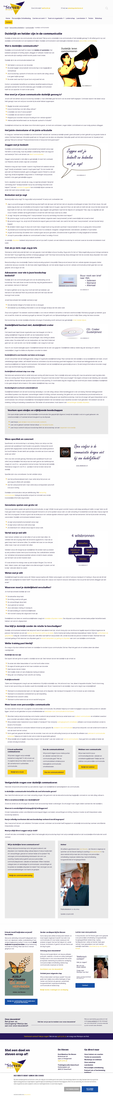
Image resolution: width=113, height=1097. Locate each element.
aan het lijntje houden (46, 425)
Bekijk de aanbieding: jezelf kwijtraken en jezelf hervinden (21, 1001)
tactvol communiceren (70, 739)
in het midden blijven (79, 320)
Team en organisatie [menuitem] (55, 18)
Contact (85, 985)
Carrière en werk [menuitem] (38, 18)
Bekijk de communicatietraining (20, 875)
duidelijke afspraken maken (53, 618)
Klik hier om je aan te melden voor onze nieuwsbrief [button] (56, 1022)
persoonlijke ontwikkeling (17, 27)
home (6, 27)
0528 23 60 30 (46, 8)
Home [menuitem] (8, 18)
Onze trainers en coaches (93, 1054)
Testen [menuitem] (90, 18)
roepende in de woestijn (67, 428)
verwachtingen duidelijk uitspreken (78, 402)
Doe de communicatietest (54, 772)
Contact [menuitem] (9, 22)
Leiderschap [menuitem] (70, 18)
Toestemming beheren (72, 1089)
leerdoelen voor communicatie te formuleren (59, 711)
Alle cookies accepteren (89, 1089)
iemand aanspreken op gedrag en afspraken (55, 638)
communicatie (30, 27)
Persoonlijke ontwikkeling (93, 1067)
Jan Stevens (84, 849)
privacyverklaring (92, 1021)
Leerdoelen (88, 1065)
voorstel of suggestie (23, 187)
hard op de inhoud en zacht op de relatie (40, 633)
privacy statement (27, 1094)
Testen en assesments (92, 1057)
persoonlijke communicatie (88, 41)
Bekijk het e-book (17, 772)
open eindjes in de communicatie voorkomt (32, 422)
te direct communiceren (82, 716)
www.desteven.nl (95, 852)
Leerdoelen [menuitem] (81, 18)
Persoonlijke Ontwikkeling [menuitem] (21, 18)
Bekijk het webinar (88, 767)
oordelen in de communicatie (62, 728)
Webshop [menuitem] (98, 18)
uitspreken (15, 240)
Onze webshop (89, 1062)
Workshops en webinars (93, 1060)
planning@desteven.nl (75, 8)
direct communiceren (36, 154)
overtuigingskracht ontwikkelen (67, 722)
